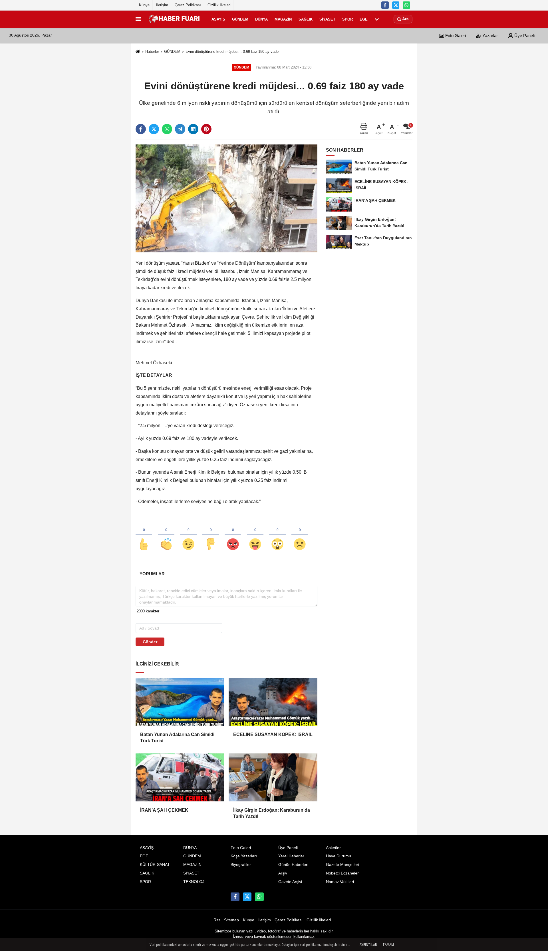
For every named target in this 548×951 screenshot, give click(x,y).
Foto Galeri (455, 35)
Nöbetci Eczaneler (342, 873)
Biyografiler (241, 864)
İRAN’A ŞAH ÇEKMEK (164, 810)
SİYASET (327, 19)
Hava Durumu (338, 856)
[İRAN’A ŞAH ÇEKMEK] (180, 777)
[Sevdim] (188, 534)
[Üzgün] (299, 534)
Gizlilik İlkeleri (219, 5)
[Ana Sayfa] (138, 52)
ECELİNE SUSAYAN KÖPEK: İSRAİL (273, 734)
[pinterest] (206, 129)
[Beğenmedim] (210, 534)
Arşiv (282, 873)
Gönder (150, 642)
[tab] (152, 573)
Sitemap (231, 920)
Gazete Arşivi (290, 882)
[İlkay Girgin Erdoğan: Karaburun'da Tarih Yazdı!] (273, 777)
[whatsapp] (167, 129)
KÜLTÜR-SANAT (155, 864)
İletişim (162, 5)
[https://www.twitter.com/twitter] (396, 5)
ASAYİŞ (218, 19)
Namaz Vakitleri (340, 882)
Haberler (152, 51)
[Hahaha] (255, 534)
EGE (364, 19)
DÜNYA (261, 19)
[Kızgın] (233, 534)
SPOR (347, 19)
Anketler (333, 848)
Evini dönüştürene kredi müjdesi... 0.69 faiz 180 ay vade (232, 51)
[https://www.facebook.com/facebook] (385, 5)
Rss (216, 920)
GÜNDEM (240, 19)
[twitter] (154, 129)
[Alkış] (166, 534)
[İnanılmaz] (277, 534)
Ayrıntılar (368, 945)
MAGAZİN (283, 19)
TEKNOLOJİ (194, 882)
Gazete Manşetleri (342, 864)
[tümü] (376, 19)
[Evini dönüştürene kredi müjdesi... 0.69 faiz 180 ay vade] (226, 198)
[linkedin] (193, 129)
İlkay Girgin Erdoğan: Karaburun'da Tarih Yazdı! (271, 813)
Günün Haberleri (293, 864)
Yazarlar (489, 35)
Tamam (388, 945)
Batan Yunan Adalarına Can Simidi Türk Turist (177, 737)
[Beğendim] (144, 534)
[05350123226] (406, 5)
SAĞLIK (306, 19)
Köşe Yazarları (244, 856)
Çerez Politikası (188, 5)
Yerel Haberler (291, 856)
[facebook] (141, 129)
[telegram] (180, 129)
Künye (144, 5)
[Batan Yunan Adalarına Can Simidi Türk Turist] (180, 702)
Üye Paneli (524, 35)
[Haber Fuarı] (175, 19)
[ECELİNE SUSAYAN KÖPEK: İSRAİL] (273, 702)
